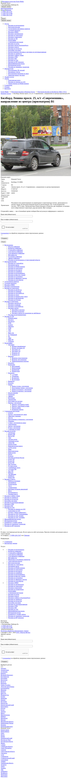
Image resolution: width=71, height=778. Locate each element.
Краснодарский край (7, 705)
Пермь (3, 736)
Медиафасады (12, 558)
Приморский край (6, 738)
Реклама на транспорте (15, 35)
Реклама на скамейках (15, 573)
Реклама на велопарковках (16, 574)
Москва (3, 720)
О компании (8, 85)
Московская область (7, 721)
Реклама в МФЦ (13, 32)
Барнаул (3, 673)
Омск (2, 733)
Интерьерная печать (14, 65)
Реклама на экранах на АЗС (17, 82)
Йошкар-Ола (5, 695)
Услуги (3, 18)
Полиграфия (12, 40)
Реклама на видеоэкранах (16, 25)
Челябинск (4, 773)
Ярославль (4, 776)
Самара (3, 745)
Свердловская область (15, 561)
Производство (8, 68)
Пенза (3, 735)
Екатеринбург (5, 688)
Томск (3, 766)
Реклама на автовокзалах (16, 584)
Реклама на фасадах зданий (16, 576)
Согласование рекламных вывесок (19, 29)
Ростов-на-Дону (6, 740)
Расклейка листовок (14, 50)
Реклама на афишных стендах (17, 579)
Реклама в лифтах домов (16, 55)
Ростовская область (7, 741)
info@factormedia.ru (7, 8)
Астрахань (4, 672)
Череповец (4, 775)
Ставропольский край (8, 758)
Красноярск (4, 706)
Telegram (26, 535)
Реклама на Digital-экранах (16, 568)
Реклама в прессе (13, 47)
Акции (6, 78)
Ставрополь (4, 756)
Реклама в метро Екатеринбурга (18, 45)
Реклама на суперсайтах (15, 564)
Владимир (4, 678)
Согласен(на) (5, 233)
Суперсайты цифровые (15, 553)
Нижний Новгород (7, 726)
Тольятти (3, 765)
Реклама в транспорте (15, 37)
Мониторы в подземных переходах (19, 559)
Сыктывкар (4, 760)
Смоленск (4, 753)
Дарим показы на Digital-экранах (18, 83)
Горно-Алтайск (5, 685)
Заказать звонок (6, 6)
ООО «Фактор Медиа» (23, 632)
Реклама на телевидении (16, 589)
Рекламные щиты (13, 566)
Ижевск (3, 691)
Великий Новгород (7, 675)
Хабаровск (4, 771)
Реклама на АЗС (13, 60)
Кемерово (4, 698)
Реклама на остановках (15, 578)
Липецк (3, 711)
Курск (3, 710)
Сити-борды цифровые (15, 554)
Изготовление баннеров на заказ (18, 73)
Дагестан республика (7, 686)
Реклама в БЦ (12, 58)
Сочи (2, 755)
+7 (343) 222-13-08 (6, 13)
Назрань (3, 725)
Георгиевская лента (14, 80)
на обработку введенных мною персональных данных (24, 658)
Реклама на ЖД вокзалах (16, 62)
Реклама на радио (13, 43)
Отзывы (7, 87)
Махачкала (4, 718)
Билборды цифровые (14, 551)
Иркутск (3, 693)
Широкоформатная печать (16, 63)
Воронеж (3, 683)
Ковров (3, 700)
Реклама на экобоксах (15, 53)
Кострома (4, 701)
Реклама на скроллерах (15, 569)
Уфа (2, 770)
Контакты (7, 88)
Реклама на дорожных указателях (18, 67)
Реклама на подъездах (15, 48)
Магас (3, 713)
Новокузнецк (5, 730)
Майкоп (3, 716)
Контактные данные (10, 543)
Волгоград (4, 680)
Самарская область (7, 746)
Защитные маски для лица (16, 75)
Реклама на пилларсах (15, 571)
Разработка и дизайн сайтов (17, 614)
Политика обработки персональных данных (15, 631)
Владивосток (5, 676)
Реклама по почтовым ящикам (17, 604)
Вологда (3, 681)
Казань (3, 696)
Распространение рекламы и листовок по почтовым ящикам (27, 52)
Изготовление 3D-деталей (16, 70)
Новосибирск (5, 731)
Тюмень (3, 768)
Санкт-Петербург (6, 748)
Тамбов (3, 761)
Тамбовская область (7, 763)
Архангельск (5, 670)
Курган (3, 708)
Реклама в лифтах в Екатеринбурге (19, 598)
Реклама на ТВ (12, 39)
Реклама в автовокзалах (15, 34)
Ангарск (3, 668)
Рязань (3, 743)
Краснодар (4, 703)
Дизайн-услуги (9, 77)
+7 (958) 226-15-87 (6, 15)
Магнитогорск (5, 715)
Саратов (3, 750)
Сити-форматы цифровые (16, 556)
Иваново (3, 690)
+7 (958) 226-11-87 (6, 12)
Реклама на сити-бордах (15, 581)
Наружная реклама (14, 27)
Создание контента (14, 30)
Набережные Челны (7, 723)
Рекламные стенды (14, 72)
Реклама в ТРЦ (13, 57)
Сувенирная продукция (15, 42)
